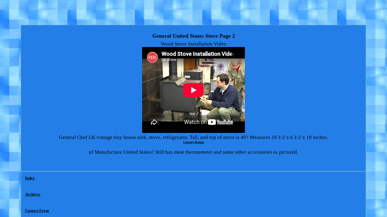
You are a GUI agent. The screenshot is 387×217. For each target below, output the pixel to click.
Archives (32, 194)
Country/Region (193, 142)
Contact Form (37, 210)
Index (30, 178)
